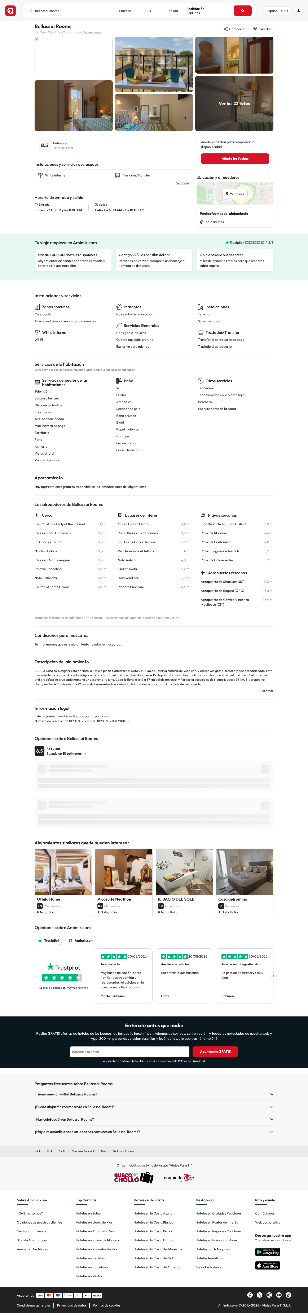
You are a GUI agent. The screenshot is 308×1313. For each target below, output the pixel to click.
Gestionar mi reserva (32, 1231)
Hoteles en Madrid (89, 1276)
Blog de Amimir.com (32, 1240)
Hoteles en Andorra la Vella (96, 1231)
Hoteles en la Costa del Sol (153, 1258)
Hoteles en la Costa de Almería (157, 1267)
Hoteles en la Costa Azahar (154, 1213)
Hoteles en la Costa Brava (153, 1231)
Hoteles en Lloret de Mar (94, 1222)
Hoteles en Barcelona (92, 1267)
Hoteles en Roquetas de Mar (97, 1249)
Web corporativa (267, 1222)
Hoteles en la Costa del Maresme (158, 1249)
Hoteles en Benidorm (91, 1258)
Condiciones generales (34, 1305)
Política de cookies (106, 1305)
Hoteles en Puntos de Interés (217, 1222)
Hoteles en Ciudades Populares (219, 1213)
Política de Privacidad (191, 1061)
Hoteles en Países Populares (216, 1240)
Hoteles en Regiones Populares (219, 1231)
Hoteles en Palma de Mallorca (98, 1240)
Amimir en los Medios (33, 1249)
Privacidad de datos (72, 1305)
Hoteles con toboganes (213, 1249)
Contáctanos (264, 1213)
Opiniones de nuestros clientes (39, 1222)
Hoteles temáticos (209, 1258)
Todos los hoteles (208, 1267)
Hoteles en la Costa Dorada (154, 1240)
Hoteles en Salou (88, 1213)
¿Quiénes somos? (30, 1213)
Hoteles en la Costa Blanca (153, 1222)
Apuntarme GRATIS (215, 1051)
